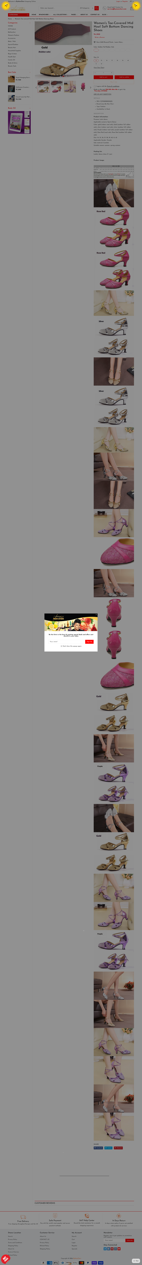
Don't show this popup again (72, 646)
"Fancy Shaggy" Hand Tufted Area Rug (18, 1257)
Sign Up (89, 642)
